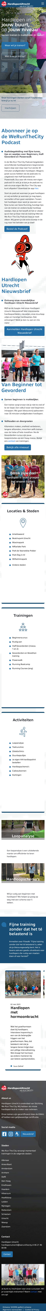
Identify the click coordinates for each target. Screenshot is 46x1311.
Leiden (4, 1202)
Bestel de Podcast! (17, 228)
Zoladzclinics (18, 751)
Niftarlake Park (19, 547)
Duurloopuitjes (19, 755)
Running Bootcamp (21, 664)
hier (36, 188)
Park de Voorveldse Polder (24, 551)
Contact (7, 1254)
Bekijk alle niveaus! (18, 447)
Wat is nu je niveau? (15, 56)
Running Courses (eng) (22, 668)
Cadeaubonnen (19, 771)
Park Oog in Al (18, 555)
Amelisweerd (18, 534)
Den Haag (6, 1181)
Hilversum (6, 1193)
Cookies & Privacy (32, 1310)
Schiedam (6, 1214)
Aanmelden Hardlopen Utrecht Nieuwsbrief (24, 331)
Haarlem (5, 1189)
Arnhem (5, 1173)
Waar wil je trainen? (15, 45)
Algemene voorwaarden (12, 1310)
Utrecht (4, 1218)
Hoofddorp (6, 1198)
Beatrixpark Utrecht (21, 538)
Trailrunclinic (18, 747)
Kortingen (16, 775)
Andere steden (19, 565)
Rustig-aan (17, 642)
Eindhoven (6, 1185)
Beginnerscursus (19, 638)
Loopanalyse (18, 743)
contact (34, 1292)
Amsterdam (6, 1168)
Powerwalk (17, 660)
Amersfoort (6, 1164)
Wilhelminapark (19, 559)
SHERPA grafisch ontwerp (21, 1307)
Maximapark (18, 542)
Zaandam (5, 1227)
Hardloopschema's (20, 767)
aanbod (11, 441)
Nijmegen (5, 1206)
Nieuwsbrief (28, 1134)
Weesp (4, 1222)
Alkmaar (5, 1160)
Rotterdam (6, 1210)
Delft (3, 1177)
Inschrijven (10, 108)
